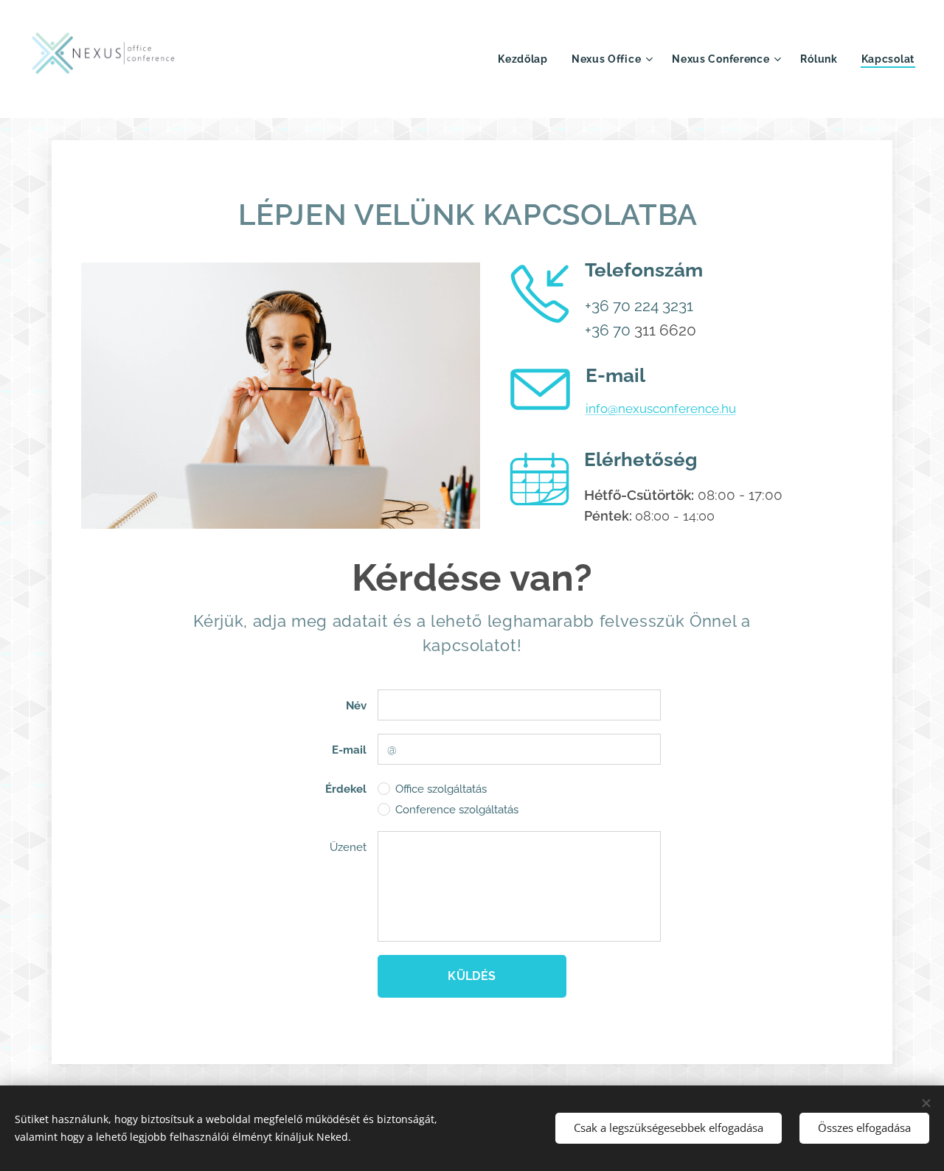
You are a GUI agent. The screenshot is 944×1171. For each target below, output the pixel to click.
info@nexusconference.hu (661, 408)
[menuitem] (527, 59)
